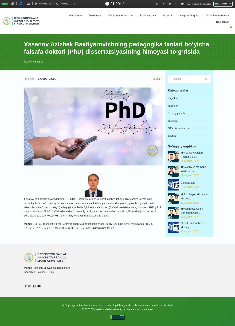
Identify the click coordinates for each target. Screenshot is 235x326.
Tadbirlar (173, 105)
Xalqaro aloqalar (189, 15)
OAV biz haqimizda (179, 128)
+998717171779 (67, 4)
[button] (34, 126)
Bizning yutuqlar (177, 113)
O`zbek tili (223, 4)
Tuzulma (94, 15)
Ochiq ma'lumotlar (119, 15)
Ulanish (201, 313)
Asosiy (28, 61)
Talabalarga (147, 15)
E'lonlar (39, 61)
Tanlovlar (173, 120)
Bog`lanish (222, 22)
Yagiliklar (173, 98)
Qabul (167, 15)
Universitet (73, 15)
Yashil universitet (217, 15)
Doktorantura (188, 182)
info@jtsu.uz (45, 4)
